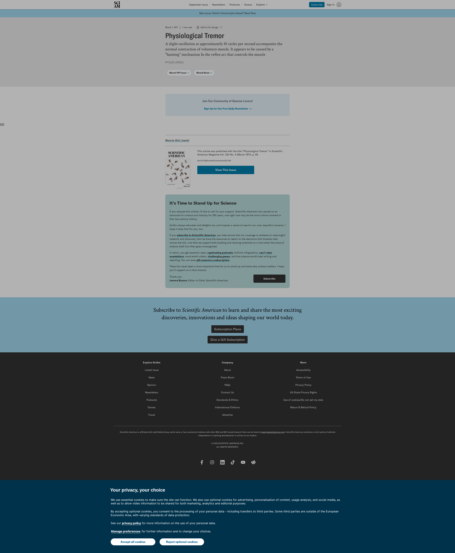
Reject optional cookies (182, 542)
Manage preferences (125, 531)
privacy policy (131, 523)
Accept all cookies (133, 542)
